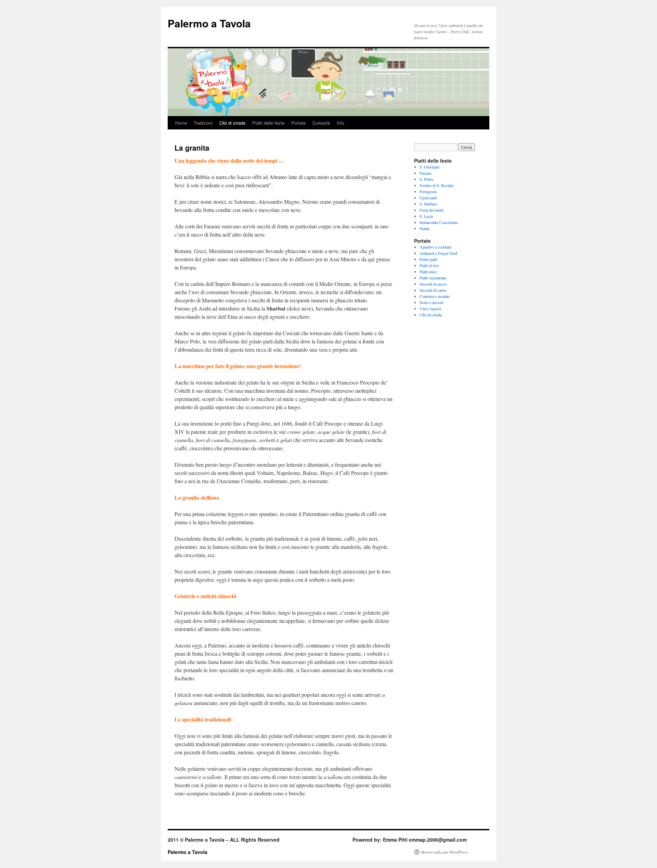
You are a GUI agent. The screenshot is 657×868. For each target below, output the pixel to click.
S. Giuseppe (429, 166)
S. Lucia (426, 216)
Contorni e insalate (435, 296)
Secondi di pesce (433, 284)
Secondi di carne (433, 290)
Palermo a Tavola (209, 23)
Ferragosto (428, 191)
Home (181, 122)
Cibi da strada (431, 314)
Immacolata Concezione (439, 222)
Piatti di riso (429, 265)
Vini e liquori (430, 308)
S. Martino (428, 203)
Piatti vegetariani (433, 277)
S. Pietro (427, 179)
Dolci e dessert (431, 302)
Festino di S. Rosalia (436, 185)
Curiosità (321, 122)
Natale (425, 228)
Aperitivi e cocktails (436, 247)
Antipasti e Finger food (438, 253)
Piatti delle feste (268, 122)
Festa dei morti (431, 210)
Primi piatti (428, 259)
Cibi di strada (232, 122)
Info (340, 122)
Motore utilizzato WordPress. (445, 852)
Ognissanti (428, 197)
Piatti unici (428, 271)
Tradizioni (203, 122)
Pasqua (425, 173)
